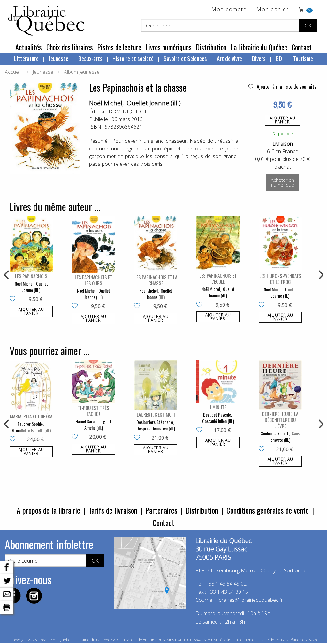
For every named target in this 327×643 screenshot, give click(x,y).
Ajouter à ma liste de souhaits (285, 86)
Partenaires (161, 510)
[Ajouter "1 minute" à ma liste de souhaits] (200, 430)
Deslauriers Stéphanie (154, 421)
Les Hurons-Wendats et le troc (280, 278)
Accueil (13, 71)
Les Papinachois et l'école (218, 278)
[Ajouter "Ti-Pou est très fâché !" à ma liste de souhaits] (76, 436)
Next (320, 275)
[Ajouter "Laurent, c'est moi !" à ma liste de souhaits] (138, 437)
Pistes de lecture (119, 46)
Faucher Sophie (30, 423)
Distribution (211, 46)
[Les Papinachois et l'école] (218, 244)
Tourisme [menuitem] (303, 58)
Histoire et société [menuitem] (133, 58)
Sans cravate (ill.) (285, 436)
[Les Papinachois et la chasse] (155, 244)
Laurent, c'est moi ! (156, 414)
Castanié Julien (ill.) (218, 420)
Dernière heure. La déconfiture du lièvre (280, 419)
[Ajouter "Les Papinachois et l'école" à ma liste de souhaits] (200, 305)
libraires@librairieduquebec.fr (250, 599)
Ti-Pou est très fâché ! (93, 410)
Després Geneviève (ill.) (155, 428)
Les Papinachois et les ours (93, 280)
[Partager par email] (6, 593)
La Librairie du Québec (259, 46)
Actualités (28, 46)
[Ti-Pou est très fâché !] (93, 381)
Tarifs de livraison (112, 510)
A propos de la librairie (48, 510)
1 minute (217, 406)
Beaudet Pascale (217, 414)
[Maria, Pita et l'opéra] (31, 386)
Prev (7, 275)
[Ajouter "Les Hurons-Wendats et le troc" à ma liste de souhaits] (263, 305)
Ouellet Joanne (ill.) (154, 103)
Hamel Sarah (85, 421)
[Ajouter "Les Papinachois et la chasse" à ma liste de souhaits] (138, 306)
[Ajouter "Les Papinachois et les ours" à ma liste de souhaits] (76, 306)
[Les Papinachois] (31, 244)
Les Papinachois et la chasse (155, 280)
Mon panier (272, 10)
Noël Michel (105, 103)
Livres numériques (169, 46)
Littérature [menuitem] (26, 58)
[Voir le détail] (31, 244)
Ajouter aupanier (282, 120)
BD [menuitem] (279, 58)
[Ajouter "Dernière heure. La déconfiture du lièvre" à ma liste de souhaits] (263, 449)
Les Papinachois (31, 275)
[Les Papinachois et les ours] (93, 244)
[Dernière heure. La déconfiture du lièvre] (280, 385)
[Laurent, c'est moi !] (155, 385)
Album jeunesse (82, 71)
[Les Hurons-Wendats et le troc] (280, 244)
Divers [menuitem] (259, 58)
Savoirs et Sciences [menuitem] (185, 58)
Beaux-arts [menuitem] (90, 58)
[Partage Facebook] (6, 566)
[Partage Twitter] (6, 580)
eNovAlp (309, 640)
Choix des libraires (69, 46)
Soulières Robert (275, 433)
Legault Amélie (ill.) (98, 424)
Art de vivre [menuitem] (229, 58)
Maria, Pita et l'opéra (31, 416)
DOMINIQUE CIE (128, 111)
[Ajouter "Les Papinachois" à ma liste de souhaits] (14, 299)
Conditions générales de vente (267, 510)
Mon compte (229, 10)
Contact (302, 46)
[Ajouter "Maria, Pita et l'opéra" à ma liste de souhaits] (14, 439)
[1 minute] (218, 381)
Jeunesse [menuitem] (58, 58)
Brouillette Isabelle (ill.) (31, 430)
